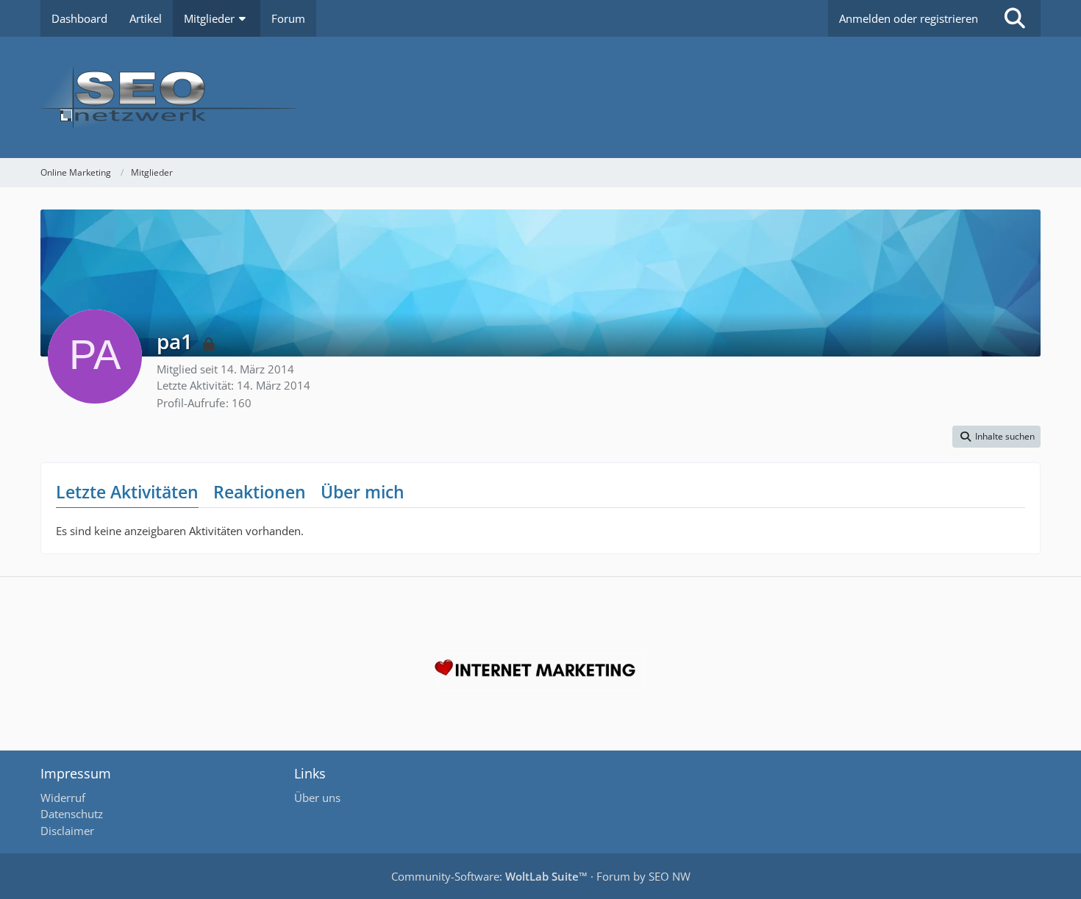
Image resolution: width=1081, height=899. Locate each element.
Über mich (362, 492)
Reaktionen (259, 492)
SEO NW (670, 876)
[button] (996, 437)
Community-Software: (489, 876)
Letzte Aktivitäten (127, 492)
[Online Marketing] (540, 97)
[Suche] (1015, 18)
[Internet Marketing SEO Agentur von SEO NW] (540, 671)
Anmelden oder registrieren (908, 18)
